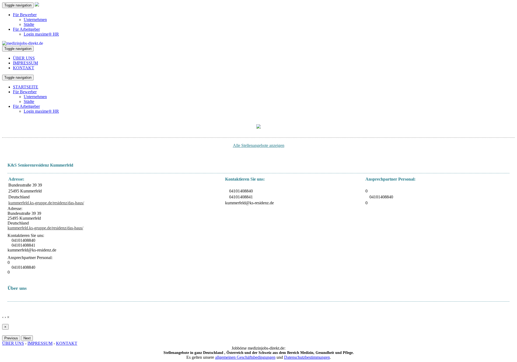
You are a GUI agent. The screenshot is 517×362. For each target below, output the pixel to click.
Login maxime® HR (41, 34)
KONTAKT (23, 67)
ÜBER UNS (24, 58)
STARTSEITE (25, 87)
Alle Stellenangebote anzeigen (258, 145)
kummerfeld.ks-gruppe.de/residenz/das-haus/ (46, 203)
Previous (11, 338)
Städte (29, 24)
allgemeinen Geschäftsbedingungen (245, 357)
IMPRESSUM (25, 63)
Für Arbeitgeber (26, 29)
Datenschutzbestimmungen (307, 357)
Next (27, 338)
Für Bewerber (25, 14)
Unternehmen (35, 19)
